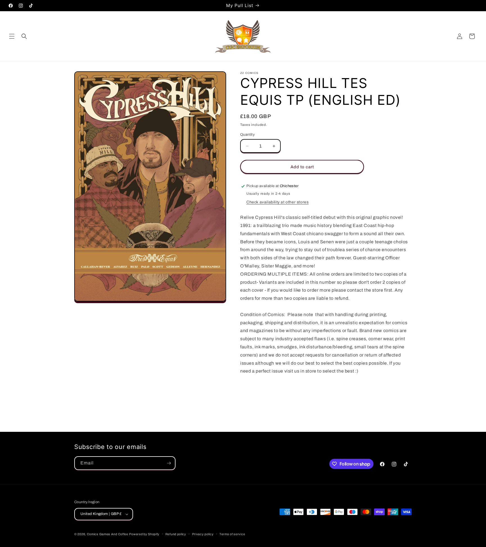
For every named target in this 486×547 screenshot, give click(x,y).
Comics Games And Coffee (107, 534)
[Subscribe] (169, 463)
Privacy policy (203, 534)
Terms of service (232, 534)
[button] (12, 36)
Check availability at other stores (277, 202)
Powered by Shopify (144, 534)
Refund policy (175, 534)
